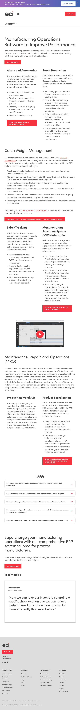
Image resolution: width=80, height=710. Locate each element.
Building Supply (7, 684)
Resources (24, 674)
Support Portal (44, 683)
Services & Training (46, 680)
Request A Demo (12, 62)
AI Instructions (63, 691)
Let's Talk (70, 14)
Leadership (62, 680)
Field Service (6, 690)
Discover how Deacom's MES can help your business (56, 308)
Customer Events (45, 677)
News (22, 683)
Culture (61, 685)
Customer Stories (26, 677)
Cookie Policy (17, 701)
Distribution (5, 682)
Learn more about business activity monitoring (19, 123)
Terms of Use (27, 701)
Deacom (9, 23)
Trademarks (37, 701)
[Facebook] (7, 662)
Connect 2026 (44, 674)
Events (23, 685)
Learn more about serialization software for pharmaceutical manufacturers (56, 461)
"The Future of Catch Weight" (34, 210)
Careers (61, 683)
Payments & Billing (46, 685)
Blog (22, 680)
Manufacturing (6, 674)
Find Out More (68, 4)
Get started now (13, 566)
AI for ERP (5, 693)
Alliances (61, 688)
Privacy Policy (6, 701)
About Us (62, 674)
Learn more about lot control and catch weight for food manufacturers (34, 219)
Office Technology (7, 687)
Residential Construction (6, 678)
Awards (61, 677)
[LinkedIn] (2, 662)
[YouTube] (5, 662)
